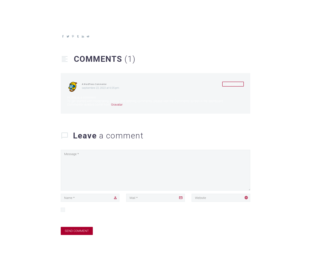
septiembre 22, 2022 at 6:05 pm (100, 87)
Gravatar (116, 104)
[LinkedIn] (83, 36)
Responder (233, 84)
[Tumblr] (78, 36)
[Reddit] (88, 36)
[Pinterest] (73, 36)
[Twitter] (68, 36)
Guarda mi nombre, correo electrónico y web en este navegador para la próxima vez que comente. (133, 210)
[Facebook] (63, 36)
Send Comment (77, 231)
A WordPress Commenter (94, 84)
